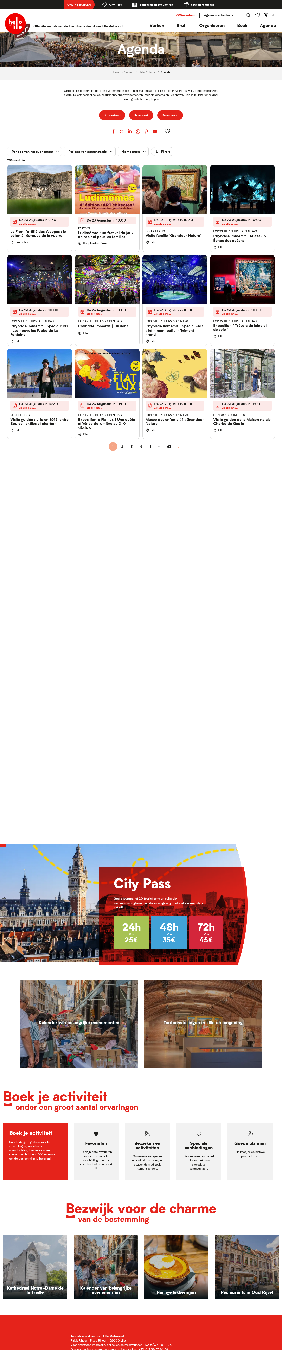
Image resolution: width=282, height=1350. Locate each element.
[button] (156, 26)
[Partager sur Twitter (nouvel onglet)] (122, 132)
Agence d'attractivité (218, 15)
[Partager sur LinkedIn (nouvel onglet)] (130, 132)
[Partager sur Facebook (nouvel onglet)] (113, 132)
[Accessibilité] (265, 14)
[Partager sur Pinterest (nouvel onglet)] (146, 132)
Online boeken (79, 4)
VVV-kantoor (185, 15)
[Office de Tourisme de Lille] (17, 25)
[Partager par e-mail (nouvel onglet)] (155, 132)
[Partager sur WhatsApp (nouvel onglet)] (138, 132)
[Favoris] (258, 15)
